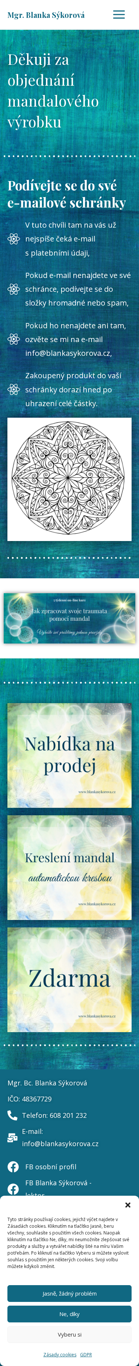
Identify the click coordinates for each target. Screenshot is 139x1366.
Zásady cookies (59, 1354)
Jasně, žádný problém (70, 1293)
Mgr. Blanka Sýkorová (46, 15)
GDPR (86, 1354)
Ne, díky (69, 1314)
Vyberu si (70, 1334)
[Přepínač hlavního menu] (119, 14)
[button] (128, 1205)
